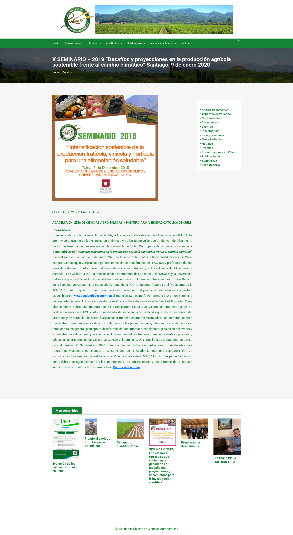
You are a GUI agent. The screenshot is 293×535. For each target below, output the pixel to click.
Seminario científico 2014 (127, 444)
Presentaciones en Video (219, 152)
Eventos (207, 126)
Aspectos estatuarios (216, 114)
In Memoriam (210, 131)
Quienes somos (72, 43)
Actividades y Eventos (162, 43)
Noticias (186, 43)
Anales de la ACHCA (215, 109)
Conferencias (211, 118)
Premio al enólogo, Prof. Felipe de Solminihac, (98, 442)
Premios (207, 148)
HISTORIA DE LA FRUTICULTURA (224, 460)
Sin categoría (211, 165)
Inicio (56, 43)
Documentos (210, 122)
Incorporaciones (213, 135)
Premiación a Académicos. (190, 444)
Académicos (113, 43)
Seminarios (209, 160)
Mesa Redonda (212, 139)
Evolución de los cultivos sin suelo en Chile (64, 467)
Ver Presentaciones (126, 367)
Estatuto (93, 43)
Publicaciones (135, 43)
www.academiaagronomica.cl (94, 295)
